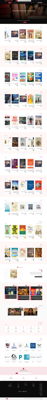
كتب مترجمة (22, 2)
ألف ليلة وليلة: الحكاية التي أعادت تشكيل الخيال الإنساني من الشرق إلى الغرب (24, 287)
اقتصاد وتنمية (41, 389)
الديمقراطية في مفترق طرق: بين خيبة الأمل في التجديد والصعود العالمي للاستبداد (24, 299)
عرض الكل (6, 27)
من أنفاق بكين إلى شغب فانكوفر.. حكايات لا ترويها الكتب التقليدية (11, 295)
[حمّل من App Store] (25, 391)
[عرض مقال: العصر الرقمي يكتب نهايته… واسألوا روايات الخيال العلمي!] (18, 296)
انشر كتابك (10, 2)
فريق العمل (18, 386)
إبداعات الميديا (15, 2)
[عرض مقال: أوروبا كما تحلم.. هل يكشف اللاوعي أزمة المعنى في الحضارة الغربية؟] (31, 298)
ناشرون (12, 2)
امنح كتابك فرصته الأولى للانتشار (38, 276)
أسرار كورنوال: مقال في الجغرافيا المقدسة (14, 278)
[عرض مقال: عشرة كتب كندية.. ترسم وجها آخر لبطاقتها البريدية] (5, 298)
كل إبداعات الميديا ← (23, 316)
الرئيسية (33, 2)
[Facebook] (8, 0)
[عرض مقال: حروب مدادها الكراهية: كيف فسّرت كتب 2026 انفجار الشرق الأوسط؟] (18, 297)
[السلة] (5, 2)
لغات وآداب (41, 386)
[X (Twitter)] (9, 0)
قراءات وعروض (19, 2)
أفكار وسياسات (40, 390)
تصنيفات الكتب (30, 2)
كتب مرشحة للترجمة (26, 2)
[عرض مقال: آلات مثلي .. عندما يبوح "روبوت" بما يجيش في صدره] (31, 299)
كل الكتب (6, 324)
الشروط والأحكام (10, 386)
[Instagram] (7, 0)
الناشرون (18, 387)
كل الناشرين (6, 340)
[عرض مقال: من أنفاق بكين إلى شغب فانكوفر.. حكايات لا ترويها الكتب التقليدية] (5, 295)
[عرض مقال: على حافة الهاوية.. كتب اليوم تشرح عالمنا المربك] (5, 296)
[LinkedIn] (5, 0)
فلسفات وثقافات (40, 387)
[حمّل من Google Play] (20, 391)
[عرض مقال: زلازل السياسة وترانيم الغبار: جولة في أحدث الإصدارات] (5, 287)
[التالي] (1, 11)
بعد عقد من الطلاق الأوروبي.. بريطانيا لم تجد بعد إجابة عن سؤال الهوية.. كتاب (37, 287)
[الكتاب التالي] (5, 273)
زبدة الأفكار (33, 386)
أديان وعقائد (41, 388)
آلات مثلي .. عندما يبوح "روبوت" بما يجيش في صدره (38, 299)
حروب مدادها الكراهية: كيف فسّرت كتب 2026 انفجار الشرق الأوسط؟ (24, 297)
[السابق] (45, 11)
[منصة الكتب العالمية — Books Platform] (39, 2)
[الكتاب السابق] (21, 273)
